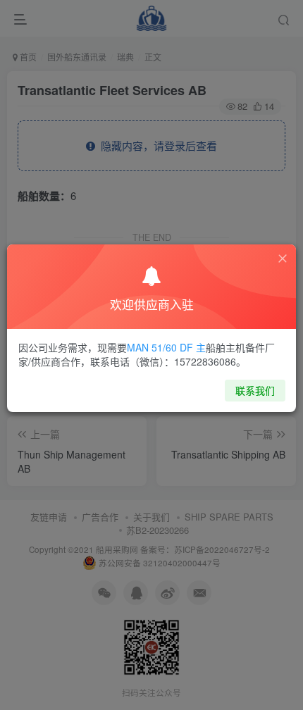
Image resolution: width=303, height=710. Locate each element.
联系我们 (255, 390)
